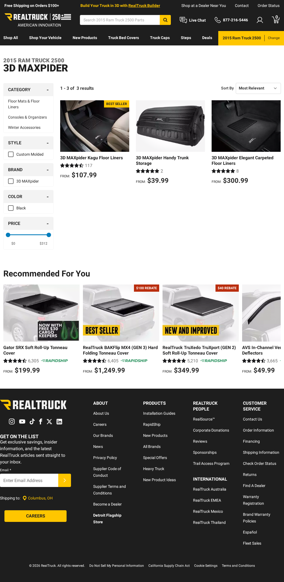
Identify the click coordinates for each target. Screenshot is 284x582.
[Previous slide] (8, 330)
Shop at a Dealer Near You (203, 5)
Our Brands (103, 435)
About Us (101, 413)
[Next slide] (275, 330)
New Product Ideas (159, 480)
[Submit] (64, 480)
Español (250, 532)
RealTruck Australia (209, 489)
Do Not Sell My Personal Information (116, 566)
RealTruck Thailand (209, 522)
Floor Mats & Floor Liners (24, 104)
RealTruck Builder (144, 5)
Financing (251, 441)
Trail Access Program (211, 463)
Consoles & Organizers (27, 117)
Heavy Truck (153, 468)
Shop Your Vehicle (45, 37)
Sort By (227, 88)
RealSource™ (204, 419)
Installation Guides (159, 413)
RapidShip (152, 424)
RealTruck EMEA (207, 500)
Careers (99, 424)
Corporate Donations (211, 430)
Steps (186, 37)
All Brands (152, 446)
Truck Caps (160, 37)
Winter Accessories (24, 127)
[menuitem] (10, 38)
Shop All (10, 37)
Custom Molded (30, 154)
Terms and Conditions (238, 566)
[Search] (165, 20)
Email (5, 470)
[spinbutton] (13, 243)
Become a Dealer (107, 504)
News (98, 446)
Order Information (258, 430)
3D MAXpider (27, 181)
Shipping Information (261, 452)
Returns (250, 474)
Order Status (269, 5)
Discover (11, 52)
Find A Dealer (254, 485)
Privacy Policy (105, 457)
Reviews (200, 441)
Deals (207, 37)
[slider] (8, 235)
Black (21, 208)
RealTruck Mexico (208, 511)
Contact (242, 5)
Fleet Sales (252, 543)
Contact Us (252, 419)
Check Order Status (259, 463)
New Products (85, 37)
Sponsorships (205, 452)
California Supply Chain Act (169, 566)
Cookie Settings (205, 566)
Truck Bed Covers (123, 37)
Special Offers (155, 457)
